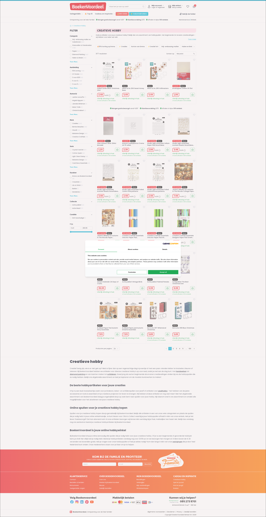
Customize (132, 272)
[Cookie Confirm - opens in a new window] (170, 243)
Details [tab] (164, 249)
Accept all (163, 272)
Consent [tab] (101, 249)
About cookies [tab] (133, 249)
